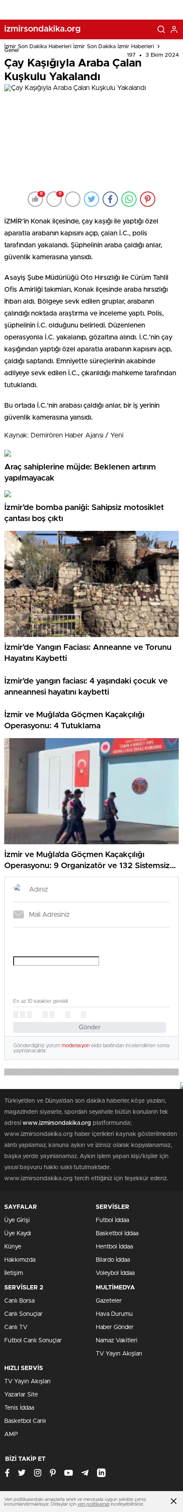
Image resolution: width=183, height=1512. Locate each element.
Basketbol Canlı (25, 1421)
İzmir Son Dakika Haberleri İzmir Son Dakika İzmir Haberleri (79, 46)
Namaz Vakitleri (116, 1341)
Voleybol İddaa (115, 1273)
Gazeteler (109, 1301)
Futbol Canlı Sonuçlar (33, 1341)
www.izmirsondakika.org (58, 1123)
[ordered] (45, 1014)
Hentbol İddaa (114, 1247)
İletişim (13, 1273)
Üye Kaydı (17, 1234)
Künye (12, 1247)
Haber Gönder (115, 1327)
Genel (11, 50)
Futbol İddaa (112, 1220)
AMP (11, 1434)
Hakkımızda (19, 1260)
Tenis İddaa (19, 1408)
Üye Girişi (17, 1220)
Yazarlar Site (21, 1395)
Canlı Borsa (19, 1301)
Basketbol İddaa (117, 1234)
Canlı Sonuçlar (23, 1314)
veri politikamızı (93, 1504)
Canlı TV (15, 1327)
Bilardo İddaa (113, 1260)
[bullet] (51, 1014)
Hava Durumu (114, 1314)
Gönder (90, 1027)
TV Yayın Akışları (119, 1354)
